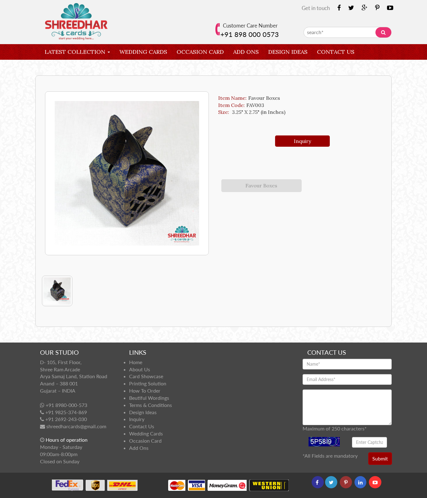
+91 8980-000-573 (66, 405)
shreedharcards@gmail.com (76, 426)
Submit (380, 458)
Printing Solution (147, 383)
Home (135, 362)
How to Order (144, 391)
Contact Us (335, 51)
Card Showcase (146, 376)
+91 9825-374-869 (66, 412)
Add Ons (246, 51)
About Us (139, 369)
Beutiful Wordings (149, 398)
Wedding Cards (143, 51)
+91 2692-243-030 (66, 419)
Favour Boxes (261, 185)
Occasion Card (200, 51)
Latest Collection (76, 51)
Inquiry (57, 67)
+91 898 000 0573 (249, 34)
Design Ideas (288, 51)
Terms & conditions (150, 405)
